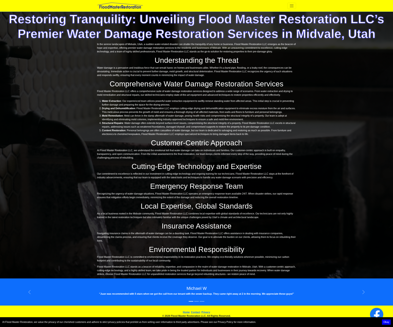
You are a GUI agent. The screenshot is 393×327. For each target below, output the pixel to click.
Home (186, 312)
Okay (386, 322)
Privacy (205, 312)
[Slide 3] (202, 301)
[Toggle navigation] (291, 6)
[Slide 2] (196, 301)
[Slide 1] (191, 301)
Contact (195, 312)
